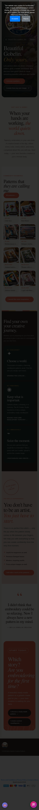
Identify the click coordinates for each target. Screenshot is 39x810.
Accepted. (15, 19)
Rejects (25, 19)
